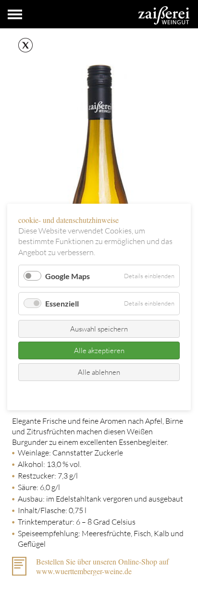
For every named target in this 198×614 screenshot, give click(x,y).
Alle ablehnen (99, 372)
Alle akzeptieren (99, 350)
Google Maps (67, 276)
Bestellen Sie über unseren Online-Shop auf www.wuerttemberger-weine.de (102, 566)
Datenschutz (128, 394)
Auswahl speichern (99, 328)
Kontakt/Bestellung (79, 394)
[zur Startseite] (164, 15)
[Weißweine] (22, 45)
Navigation (15, 15)
